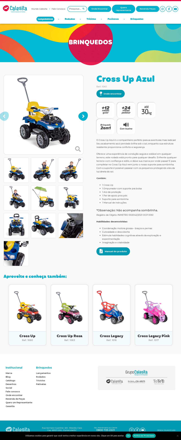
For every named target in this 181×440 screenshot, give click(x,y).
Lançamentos (45, 19)
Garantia (10, 406)
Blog (8, 377)
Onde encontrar (113, 93)
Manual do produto (115, 251)
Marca (9, 373)
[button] (83, 116)
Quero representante (123, 8)
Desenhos (11, 384)
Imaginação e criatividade (115, 242)
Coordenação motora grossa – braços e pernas (127, 228)
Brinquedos (136, 19)
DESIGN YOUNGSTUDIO (166, 430)
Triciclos (91, 19)
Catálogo (10, 380)
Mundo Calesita (39, 9)
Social (9, 388)
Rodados (70, 19)
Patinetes (113, 19)
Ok (128, 435)
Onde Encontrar (99, 9)
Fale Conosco (58, 9)
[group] (44, 115)
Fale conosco (13, 391)
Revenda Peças (148, 9)
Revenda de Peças (15, 399)
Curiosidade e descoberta (116, 232)
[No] (177, 435)
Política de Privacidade (144, 435)
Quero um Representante (19, 402)
